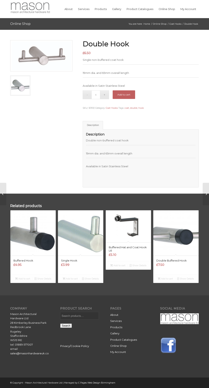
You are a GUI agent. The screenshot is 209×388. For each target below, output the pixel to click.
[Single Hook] (3, 194)
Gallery (114, 333)
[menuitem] (68, 9)
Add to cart (123, 94)
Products (116, 327)
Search (66, 325)
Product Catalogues (123, 339)
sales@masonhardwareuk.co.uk (31, 353)
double (133, 107)
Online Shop (20, 24)
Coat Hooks (112, 107)
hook (141, 107)
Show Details (44, 278)
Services (116, 321)
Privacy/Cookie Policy (74, 346)
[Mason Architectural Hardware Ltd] (30, 9)
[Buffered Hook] (206, 194)
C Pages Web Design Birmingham (96, 382)
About (114, 314)
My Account (118, 352)
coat (127, 107)
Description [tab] (93, 125)
